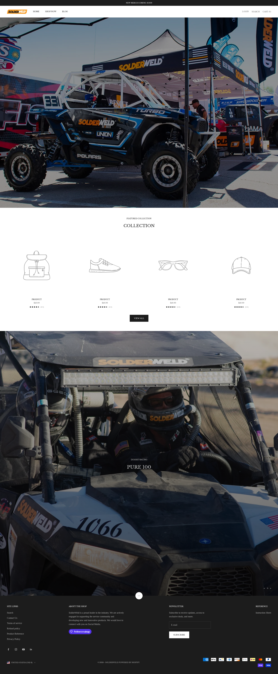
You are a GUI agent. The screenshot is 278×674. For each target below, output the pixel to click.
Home (36, 11)
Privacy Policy (13, 572)
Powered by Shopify (129, 596)
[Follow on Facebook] (8, 582)
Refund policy (13, 561)
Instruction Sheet (263, 546)
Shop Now (50, 11)
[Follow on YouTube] (23, 582)
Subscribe (179, 568)
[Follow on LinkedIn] (31, 582)
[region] (139, 430)
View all (139, 318)
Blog (65, 11)
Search (10, 546)
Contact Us (12, 551)
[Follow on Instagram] (15, 582)
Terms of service (14, 556)
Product (37, 299)
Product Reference (15, 567)
